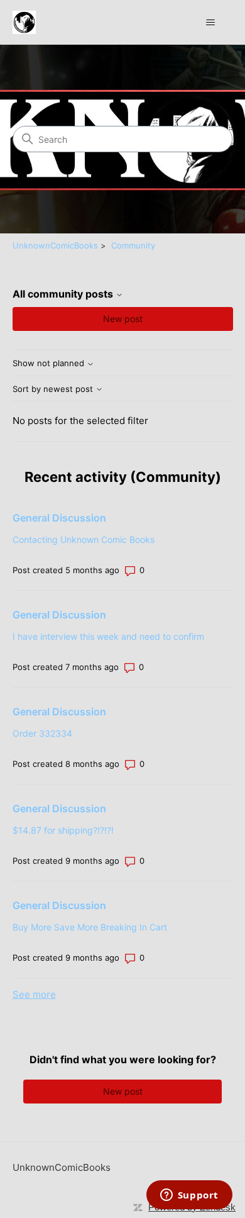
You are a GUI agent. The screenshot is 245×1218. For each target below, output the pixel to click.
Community (133, 245)
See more (34, 994)
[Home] (24, 22)
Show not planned (50, 363)
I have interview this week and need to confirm (108, 636)
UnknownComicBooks (55, 245)
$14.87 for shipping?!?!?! (63, 830)
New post (123, 318)
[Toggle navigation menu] (210, 23)
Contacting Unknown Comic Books (84, 539)
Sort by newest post (54, 389)
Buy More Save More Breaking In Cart (90, 927)
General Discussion (59, 517)
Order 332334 (42, 733)
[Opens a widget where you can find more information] (189, 1196)
